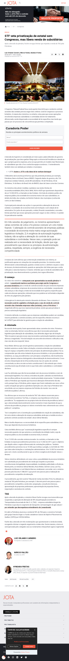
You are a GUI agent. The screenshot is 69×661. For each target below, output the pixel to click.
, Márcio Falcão (25, 53)
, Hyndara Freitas (35, 53)
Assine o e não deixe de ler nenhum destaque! (32, 172)
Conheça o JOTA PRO (11, 612)
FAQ (4, 647)
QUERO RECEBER (35, 148)
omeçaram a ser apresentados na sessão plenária (41, 281)
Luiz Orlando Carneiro (12, 53)
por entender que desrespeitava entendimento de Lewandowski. (28, 507)
